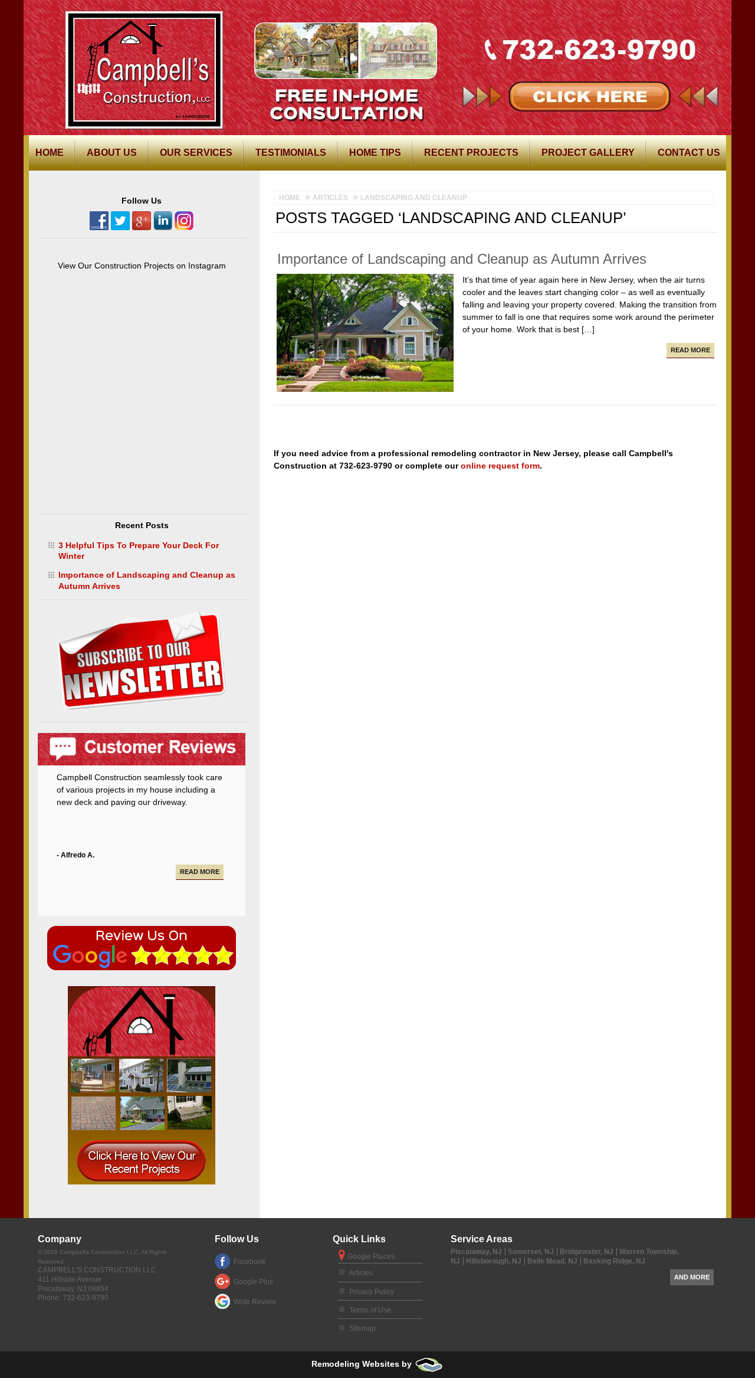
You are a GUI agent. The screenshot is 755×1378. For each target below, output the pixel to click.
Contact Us (689, 153)
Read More (690, 349)
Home (49, 153)
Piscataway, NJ (476, 1252)
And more (692, 1277)
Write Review (255, 1301)
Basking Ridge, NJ (614, 1261)
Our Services (196, 153)
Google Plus (253, 1281)
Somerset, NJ (531, 1252)
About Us (112, 153)
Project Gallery (588, 153)
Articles (361, 1273)
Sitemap (362, 1328)
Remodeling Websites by (362, 1364)
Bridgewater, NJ (586, 1252)
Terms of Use (370, 1310)
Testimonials (290, 153)
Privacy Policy (371, 1292)
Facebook (249, 1261)
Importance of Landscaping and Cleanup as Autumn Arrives (461, 259)
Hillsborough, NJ (493, 1261)
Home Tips (375, 153)
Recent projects (471, 153)
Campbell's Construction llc (97, 1270)
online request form (500, 465)
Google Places (371, 1256)
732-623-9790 (595, 10)
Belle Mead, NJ (552, 1261)
